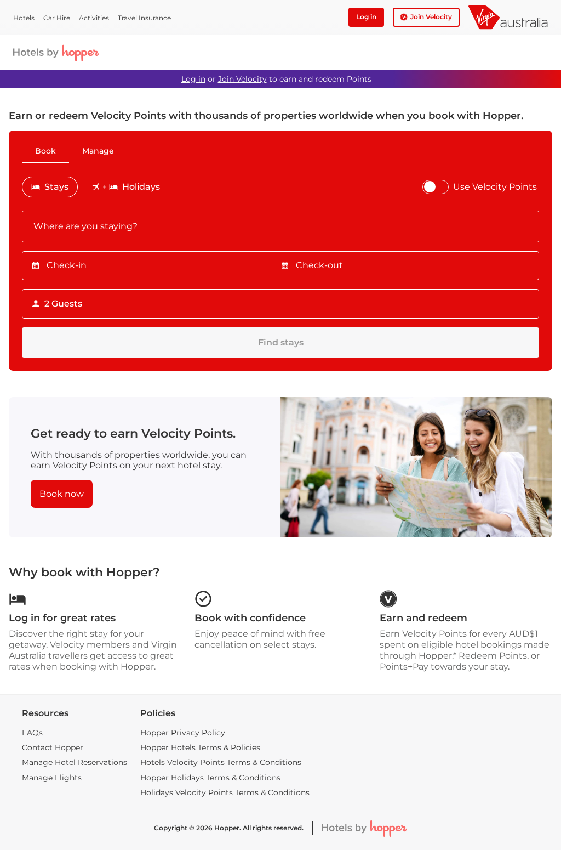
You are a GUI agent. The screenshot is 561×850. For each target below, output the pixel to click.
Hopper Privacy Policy (182, 733)
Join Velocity (242, 79)
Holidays (141, 187)
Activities (94, 18)
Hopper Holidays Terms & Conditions (210, 778)
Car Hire (56, 18)
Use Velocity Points (495, 187)
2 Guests (63, 303)
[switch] (435, 187)
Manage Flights (52, 778)
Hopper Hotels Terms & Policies (200, 747)
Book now (61, 494)
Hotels (24, 18)
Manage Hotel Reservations (74, 762)
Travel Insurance (144, 18)
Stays (56, 187)
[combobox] (280, 226)
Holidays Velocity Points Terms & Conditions (225, 792)
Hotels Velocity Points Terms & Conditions (220, 762)
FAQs (32, 733)
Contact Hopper (52, 747)
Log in (193, 79)
